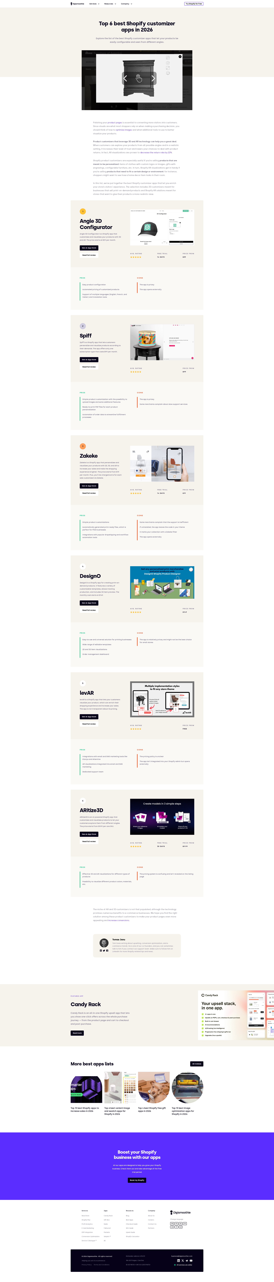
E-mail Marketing (88, 1228)
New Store (85, 1216)
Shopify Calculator (132, 1236)
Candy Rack (108, 1216)
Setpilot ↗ (107, 1236)
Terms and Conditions (101, 1265)
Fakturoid (107, 1228)
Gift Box (106, 1220)
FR (176, 1223)
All (105, 1241)
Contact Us (152, 1224)
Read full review (89, 255)
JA (172, 1227)
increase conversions (118, 920)
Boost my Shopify (137, 1180)
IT (176, 1227)
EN (172, 1223)
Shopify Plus (86, 1220)
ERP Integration (87, 1232)
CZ (181, 1227)
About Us (151, 1216)
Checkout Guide (132, 1224)
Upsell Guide (130, 1232)
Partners (151, 1228)
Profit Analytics (87, 1224)
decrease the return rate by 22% (156, 152)
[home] (77, 4)
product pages (115, 122)
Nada (106, 1224)
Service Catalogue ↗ (89, 1241)
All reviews (196, 1064)
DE (181, 1223)
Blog (127, 1216)
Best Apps (129, 1220)
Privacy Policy (87, 1265)
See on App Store (89, 248)
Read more (77, 1033)
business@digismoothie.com (181, 1256)
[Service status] (183, 1264)
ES (185, 1223)
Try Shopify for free (194, 4)
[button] (94, 4)
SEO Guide (129, 1228)
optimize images (124, 130)
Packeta (107, 1232)
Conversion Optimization (91, 1236)
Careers (151, 1220)
